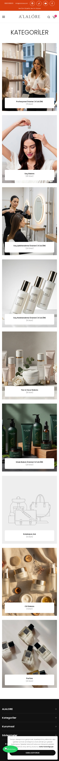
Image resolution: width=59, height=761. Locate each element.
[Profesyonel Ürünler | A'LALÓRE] (29, 77)
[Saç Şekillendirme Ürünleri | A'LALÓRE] (29, 221)
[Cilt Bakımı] (29, 582)
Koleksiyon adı (29, 534)
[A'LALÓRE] (29, 17)
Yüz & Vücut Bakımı (29, 390)
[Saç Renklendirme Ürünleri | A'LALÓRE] (29, 293)
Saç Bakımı (29, 174)
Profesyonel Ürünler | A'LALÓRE (29, 102)
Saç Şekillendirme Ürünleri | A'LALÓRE (29, 246)
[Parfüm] (29, 654)
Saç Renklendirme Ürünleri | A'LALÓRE (29, 318)
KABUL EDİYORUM (32, 753)
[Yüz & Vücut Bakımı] (29, 365)
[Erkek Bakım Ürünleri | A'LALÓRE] (29, 437)
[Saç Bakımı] (29, 149)
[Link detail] (32, 3)
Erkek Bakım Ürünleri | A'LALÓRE (29, 462)
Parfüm (29, 678)
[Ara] (49, 16)
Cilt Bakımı (29, 606)
